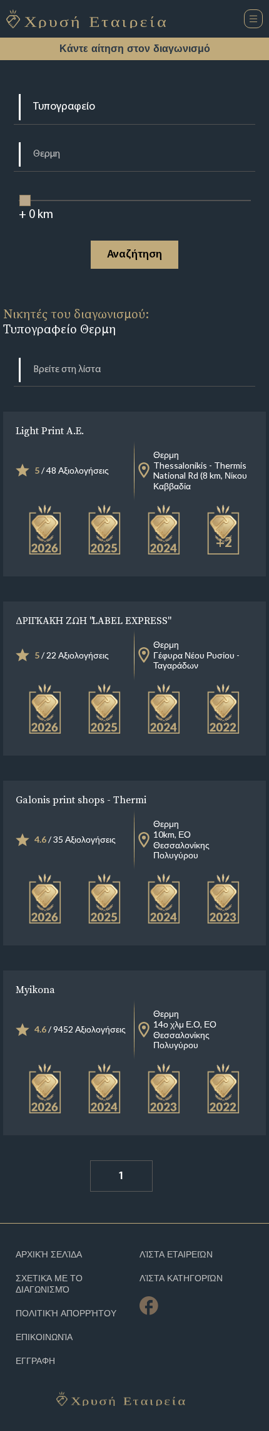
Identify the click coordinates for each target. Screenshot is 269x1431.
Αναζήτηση (134, 255)
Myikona (35, 989)
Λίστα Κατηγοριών (181, 1278)
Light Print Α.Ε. (50, 430)
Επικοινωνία (44, 1337)
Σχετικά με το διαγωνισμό (49, 1284)
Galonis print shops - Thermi (81, 799)
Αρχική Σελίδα (49, 1255)
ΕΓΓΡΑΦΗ (35, 1361)
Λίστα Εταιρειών (176, 1255)
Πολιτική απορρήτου (66, 1313)
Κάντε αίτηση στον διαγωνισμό (134, 48)
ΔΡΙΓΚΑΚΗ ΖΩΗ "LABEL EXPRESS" (93, 620)
